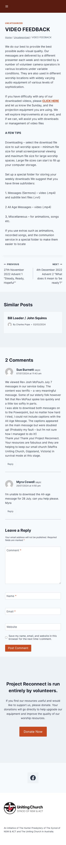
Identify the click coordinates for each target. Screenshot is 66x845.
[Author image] (10, 325)
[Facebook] (33, 777)
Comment (14, 550)
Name (11, 596)
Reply (10, 464)
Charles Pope (23, 324)
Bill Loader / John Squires (27, 318)
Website (12, 626)
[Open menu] (7, 6)
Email (11, 611)
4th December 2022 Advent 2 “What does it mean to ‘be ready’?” (49, 273)
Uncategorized (14, 23)
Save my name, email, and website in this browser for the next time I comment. (33, 637)
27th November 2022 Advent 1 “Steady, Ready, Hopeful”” (14, 273)
